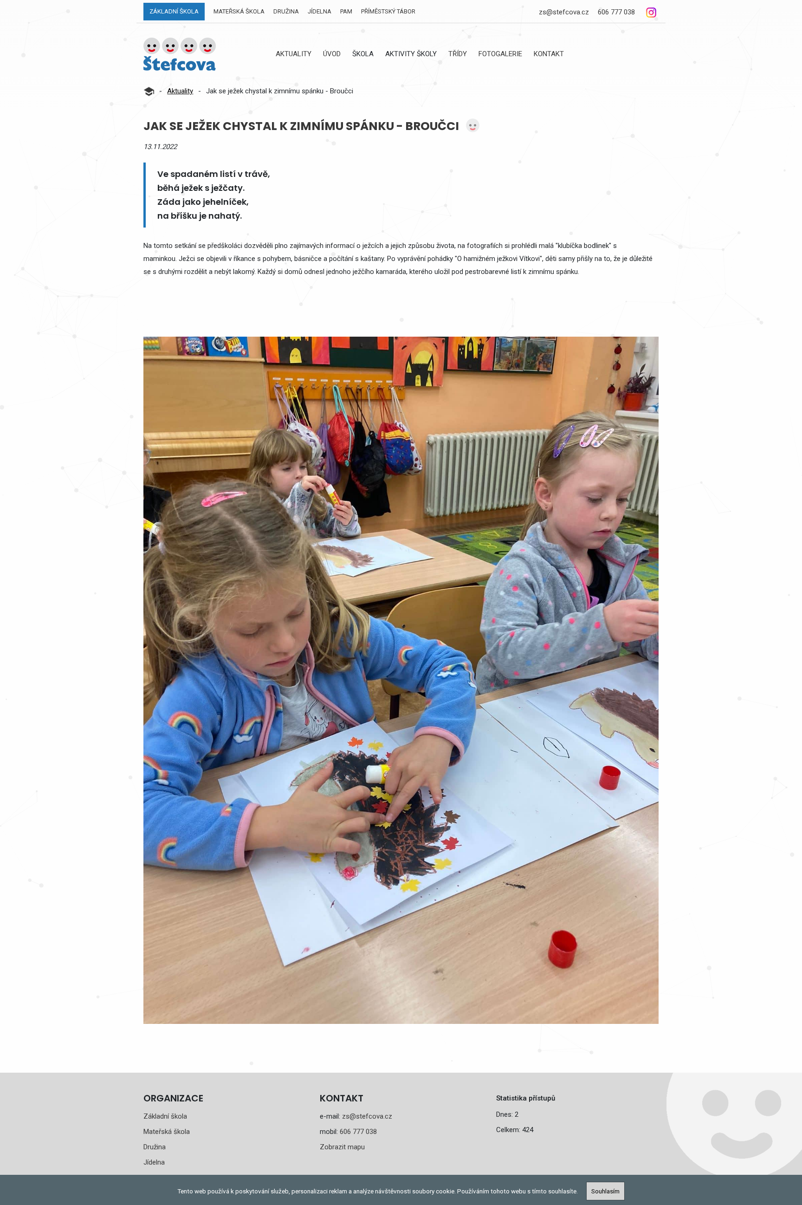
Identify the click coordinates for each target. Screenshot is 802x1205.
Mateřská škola (239, 11)
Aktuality (293, 54)
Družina (286, 11)
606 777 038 (616, 12)
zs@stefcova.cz (564, 12)
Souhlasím (605, 1191)
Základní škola (174, 11)
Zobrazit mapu (342, 1147)
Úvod (332, 54)
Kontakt (549, 54)
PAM (346, 11)
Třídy (457, 54)
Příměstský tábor (388, 11)
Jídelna (319, 11)
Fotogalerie (500, 54)
